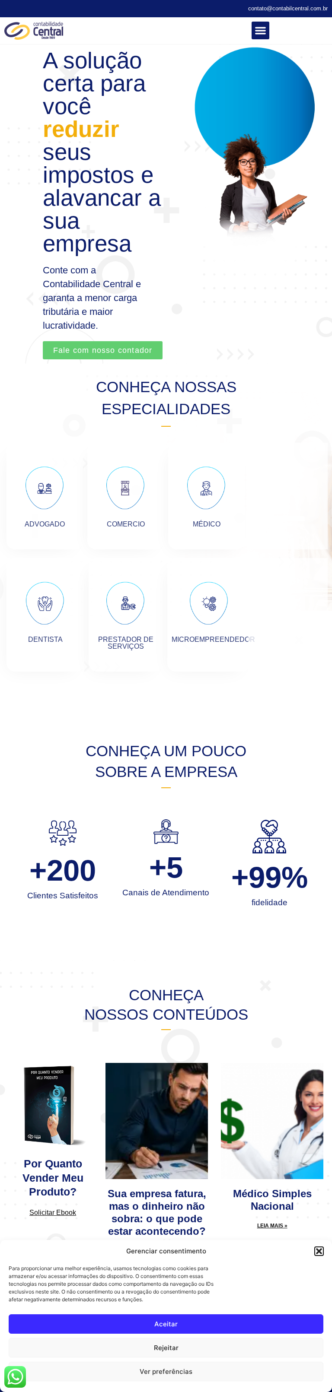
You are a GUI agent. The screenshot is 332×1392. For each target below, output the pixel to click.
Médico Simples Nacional (272, 1200)
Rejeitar (166, 1348)
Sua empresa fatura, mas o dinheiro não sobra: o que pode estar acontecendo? (157, 1212)
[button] (319, 1251)
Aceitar (166, 1324)
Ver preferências (166, 1371)
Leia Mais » (272, 1226)
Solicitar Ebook (52, 1212)
